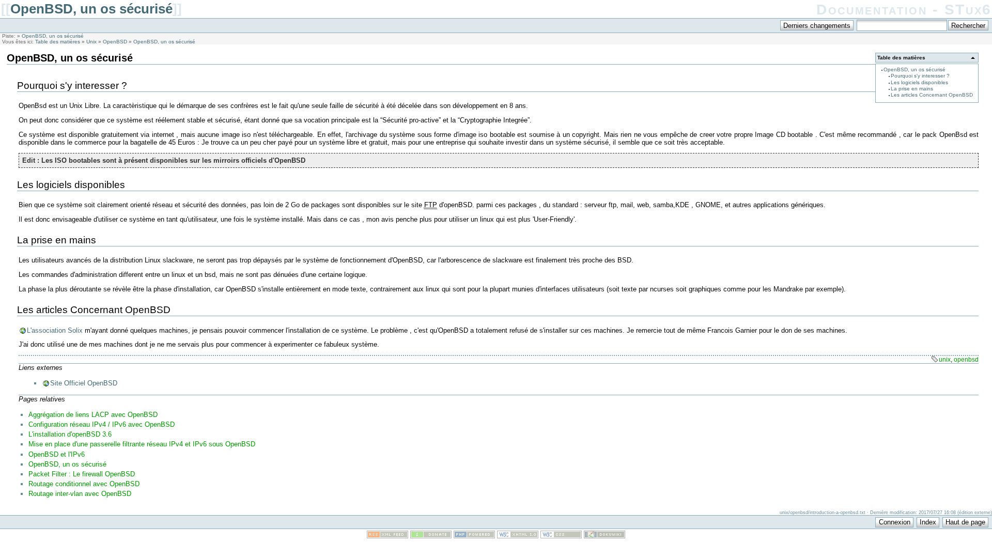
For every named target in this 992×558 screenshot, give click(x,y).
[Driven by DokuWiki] (604, 536)
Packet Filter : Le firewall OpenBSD (81, 474)
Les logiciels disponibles (919, 82)
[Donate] (431, 536)
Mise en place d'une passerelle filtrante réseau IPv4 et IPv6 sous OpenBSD (141, 444)
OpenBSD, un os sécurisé (91, 9)
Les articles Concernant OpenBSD (932, 95)
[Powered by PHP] (474, 536)
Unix (91, 41)
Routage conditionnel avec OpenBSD (84, 484)
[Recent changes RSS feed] (387, 536)
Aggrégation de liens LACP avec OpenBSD (93, 415)
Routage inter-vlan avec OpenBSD (79, 494)
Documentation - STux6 (904, 10)
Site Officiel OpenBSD (83, 383)
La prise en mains (912, 88)
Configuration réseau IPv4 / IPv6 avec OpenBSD (101, 424)
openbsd (966, 359)
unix (945, 359)
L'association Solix (55, 330)
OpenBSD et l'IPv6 (56, 454)
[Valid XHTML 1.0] (517, 536)
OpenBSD (115, 41)
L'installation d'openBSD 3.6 (70, 434)
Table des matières (57, 41)
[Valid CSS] (561, 536)
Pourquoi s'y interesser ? (920, 76)
